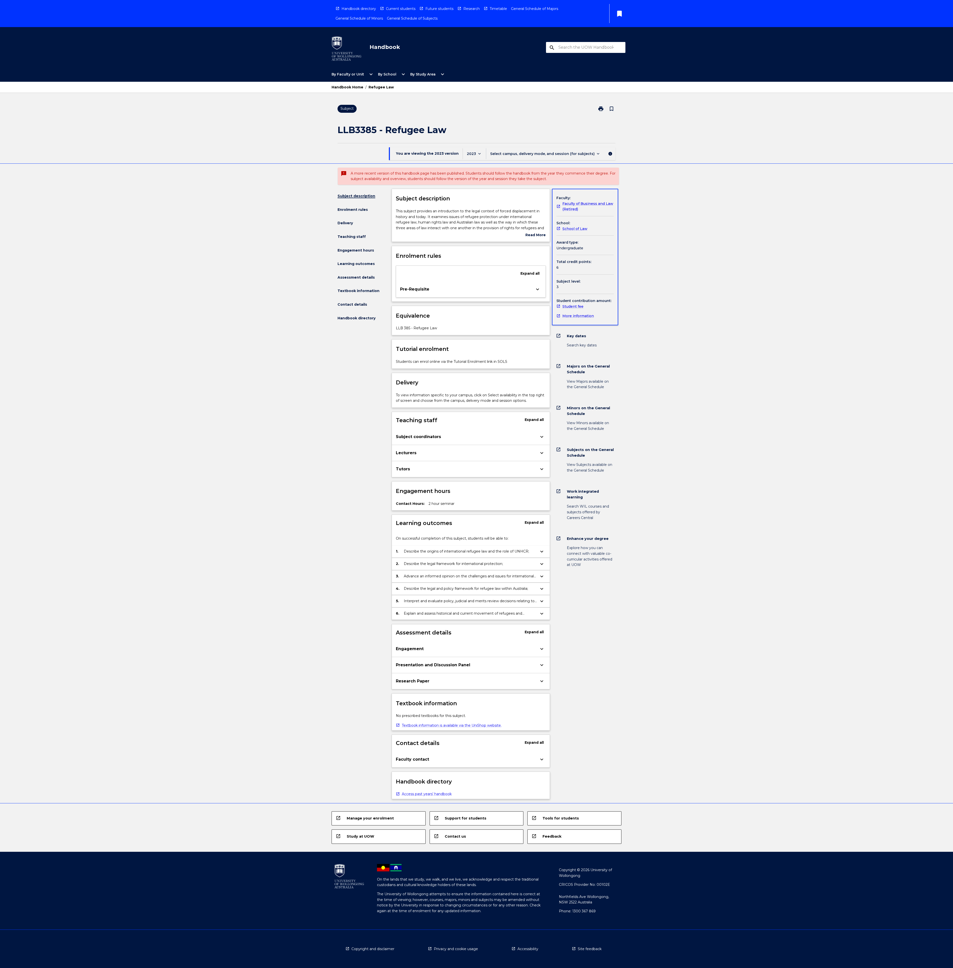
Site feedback (590, 949)
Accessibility (527, 949)
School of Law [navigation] (574, 228)
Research (471, 8)
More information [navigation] (578, 316)
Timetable (498, 8)
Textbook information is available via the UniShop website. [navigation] (452, 725)
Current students (400, 8)
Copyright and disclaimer (372, 949)
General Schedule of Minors (359, 18)
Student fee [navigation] (572, 306)
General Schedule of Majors (534, 8)
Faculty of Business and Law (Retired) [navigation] (587, 206)
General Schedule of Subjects (412, 18)
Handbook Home (347, 87)
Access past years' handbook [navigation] (427, 794)
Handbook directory (358, 8)
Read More (535, 235)
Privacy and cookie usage (456, 949)
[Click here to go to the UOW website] (346, 49)
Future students (439, 8)
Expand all (530, 273)
